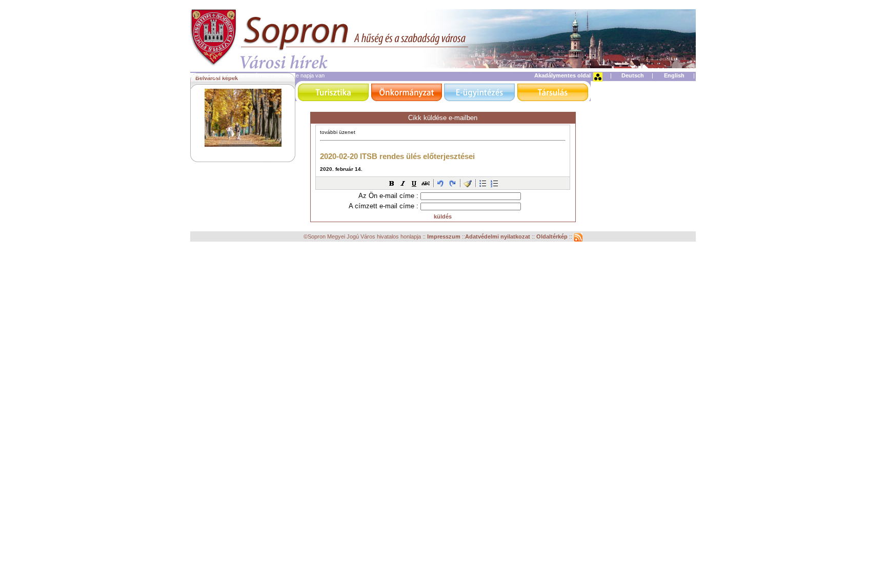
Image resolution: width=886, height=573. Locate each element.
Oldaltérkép (552, 236)
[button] (391, 183)
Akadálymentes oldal (562, 75)
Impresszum (444, 236)
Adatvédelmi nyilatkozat (497, 236)
